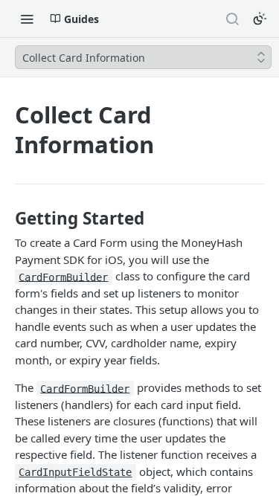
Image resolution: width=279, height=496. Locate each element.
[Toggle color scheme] (260, 18)
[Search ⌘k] (232, 18)
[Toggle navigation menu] (27, 18)
